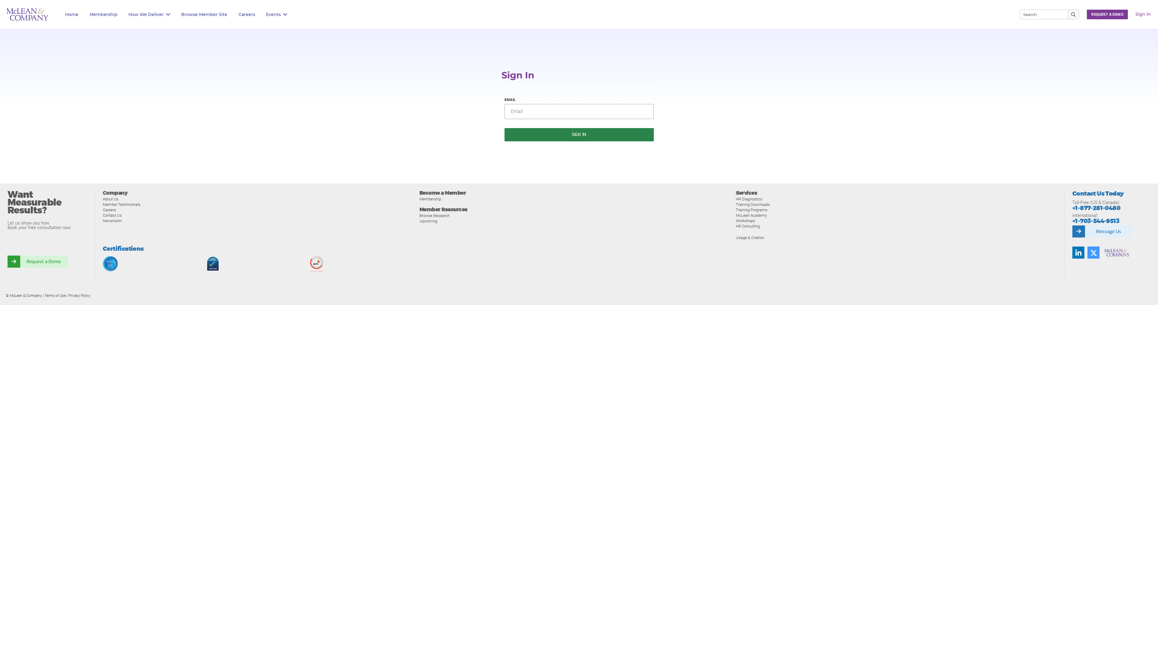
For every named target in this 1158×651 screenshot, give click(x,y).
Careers (109, 210)
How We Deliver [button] (146, 14)
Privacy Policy (79, 296)
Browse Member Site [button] (204, 14)
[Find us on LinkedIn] (1078, 253)
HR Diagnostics (749, 199)
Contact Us (112, 215)
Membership (104, 14)
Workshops (745, 221)
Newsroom (112, 221)
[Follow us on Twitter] (1093, 253)
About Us (111, 199)
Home (71, 14)
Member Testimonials (122, 204)
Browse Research (434, 215)
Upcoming (428, 221)
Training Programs (751, 210)
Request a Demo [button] (1107, 14)
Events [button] (273, 14)
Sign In (1143, 14)
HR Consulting (748, 226)
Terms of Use (55, 296)
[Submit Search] (1073, 14)
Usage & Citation (750, 237)
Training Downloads (753, 204)
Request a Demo (44, 262)
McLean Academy (751, 215)
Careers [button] (247, 14)
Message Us (1108, 231)
